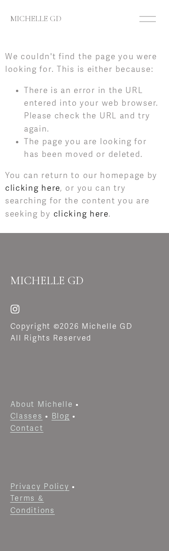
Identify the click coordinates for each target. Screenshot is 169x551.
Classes (26, 416)
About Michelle (41, 404)
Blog (61, 416)
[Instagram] (15, 309)
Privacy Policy (39, 486)
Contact (27, 428)
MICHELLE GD (35, 18)
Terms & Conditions (32, 504)
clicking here (32, 188)
